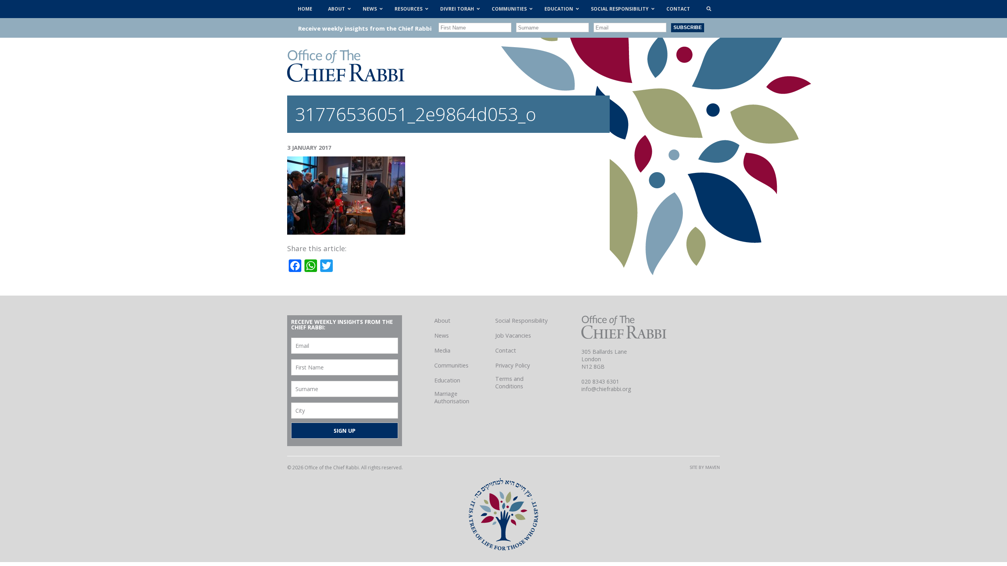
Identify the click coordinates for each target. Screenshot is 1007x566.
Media (442, 350)
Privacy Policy (512, 365)
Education (447, 380)
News (441, 335)
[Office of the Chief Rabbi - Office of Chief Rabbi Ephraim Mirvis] (345, 79)
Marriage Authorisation (451, 397)
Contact (505, 350)
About (442, 320)
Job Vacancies (513, 335)
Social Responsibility (521, 320)
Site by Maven (705, 467)
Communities (451, 365)
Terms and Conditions (509, 382)
